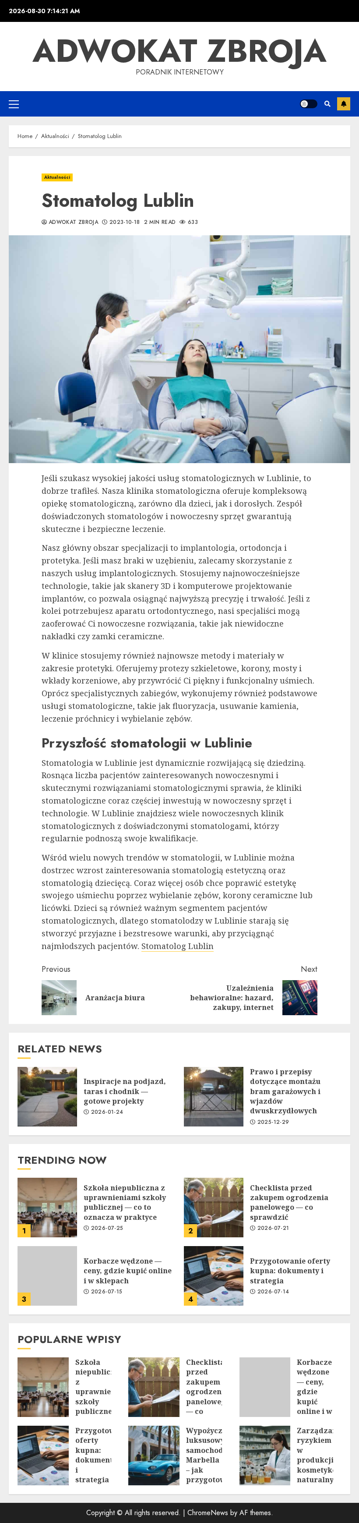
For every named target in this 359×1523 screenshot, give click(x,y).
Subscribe (343, 103)
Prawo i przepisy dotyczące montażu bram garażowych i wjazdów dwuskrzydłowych (213, 1096)
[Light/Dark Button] (308, 103)
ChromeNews (207, 1513)
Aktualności (57, 177)
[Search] (327, 104)
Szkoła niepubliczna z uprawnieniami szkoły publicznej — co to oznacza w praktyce (47, 1207)
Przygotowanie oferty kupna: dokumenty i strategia (213, 1276)
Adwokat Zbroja (179, 51)
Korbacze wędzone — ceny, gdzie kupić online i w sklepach (47, 1276)
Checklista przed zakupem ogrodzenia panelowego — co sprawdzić (213, 1207)
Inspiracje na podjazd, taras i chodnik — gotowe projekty (47, 1096)
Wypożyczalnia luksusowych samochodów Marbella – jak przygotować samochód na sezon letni (154, 1455)
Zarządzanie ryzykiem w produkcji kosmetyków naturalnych (265, 1455)
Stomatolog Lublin (177, 946)
